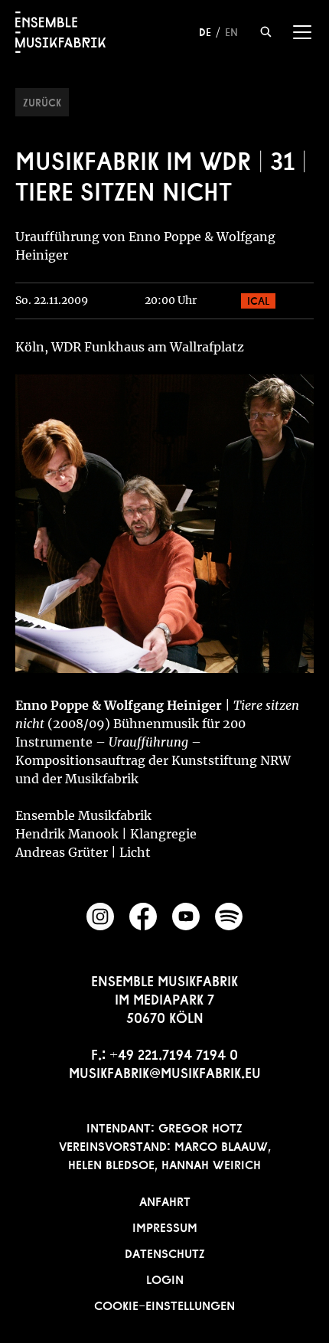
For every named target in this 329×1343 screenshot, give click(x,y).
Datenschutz (165, 1252)
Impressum (164, 1226)
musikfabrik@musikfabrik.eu (165, 1071)
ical (258, 299)
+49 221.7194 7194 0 (173, 1053)
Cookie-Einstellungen (164, 1304)
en (231, 30)
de (205, 30)
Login (165, 1278)
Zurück (42, 101)
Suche (266, 32)
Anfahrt (165, 1200)
